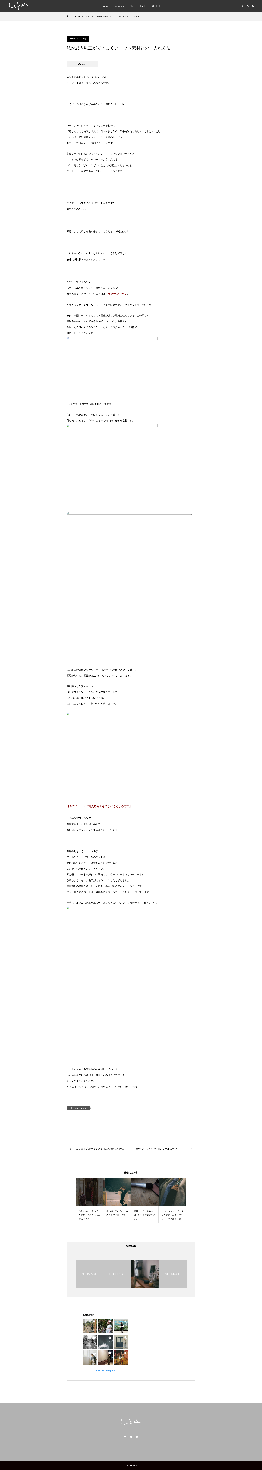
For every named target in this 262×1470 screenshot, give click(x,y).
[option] (89, 1200)
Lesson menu (78, 1108)
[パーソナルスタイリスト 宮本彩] (19, 6)
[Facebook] (247, 6)
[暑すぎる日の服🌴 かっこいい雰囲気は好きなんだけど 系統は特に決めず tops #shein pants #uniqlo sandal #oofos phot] (90, 1326)
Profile (143, 6)
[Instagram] (242, 6)
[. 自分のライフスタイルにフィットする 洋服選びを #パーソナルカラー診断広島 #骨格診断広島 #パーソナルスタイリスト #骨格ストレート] (105, 1342)
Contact (156, 6)
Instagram (119, 6)
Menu (105, 6)
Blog (132, 6)
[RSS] (252, 6)
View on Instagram (105, 1370)
